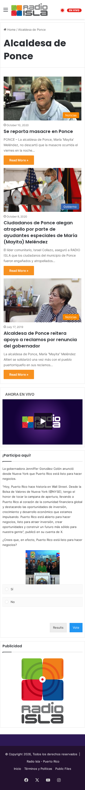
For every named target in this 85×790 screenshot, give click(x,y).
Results (58, 627)
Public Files (63, 768)
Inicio (17, 768)
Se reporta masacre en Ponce (38, 131)
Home (11, 29)
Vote (76, 627)
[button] (43, 567)
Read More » (18, 160)
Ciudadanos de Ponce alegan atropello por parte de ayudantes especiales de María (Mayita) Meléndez (40, 232)
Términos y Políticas (38, 768)
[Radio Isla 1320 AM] (29, 9)
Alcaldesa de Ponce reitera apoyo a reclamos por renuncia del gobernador (40, 339)
